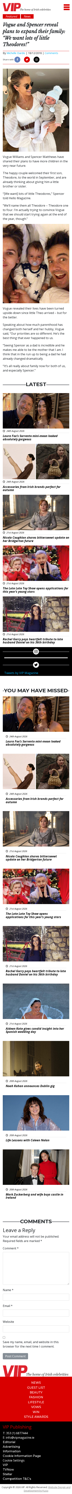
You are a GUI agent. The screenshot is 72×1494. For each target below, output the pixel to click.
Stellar (7, 1474)
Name (8, 1290)
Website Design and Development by (47, 1489)
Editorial (9, 1442)
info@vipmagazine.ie (20, 1438)
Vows (36, 1407)
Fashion (36, 1397)
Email (8, 1306)
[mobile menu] (66, 7)
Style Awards (36, 1417)
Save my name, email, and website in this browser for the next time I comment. (31, 1344)
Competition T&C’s (17, 1479)
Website (8, 1322)
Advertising (11, 1446)
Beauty (36, 1392)
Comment (11, 1248)
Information (12, 1451)
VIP (5, 1465)
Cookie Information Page (22, 1456)
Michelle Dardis (16, 53)
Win (36, 1412)
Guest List (36, 1387)
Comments (51, 53)
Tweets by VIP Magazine (21, 673)
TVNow (8, 1469)
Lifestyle (36, 1402)
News (36, 1382)
